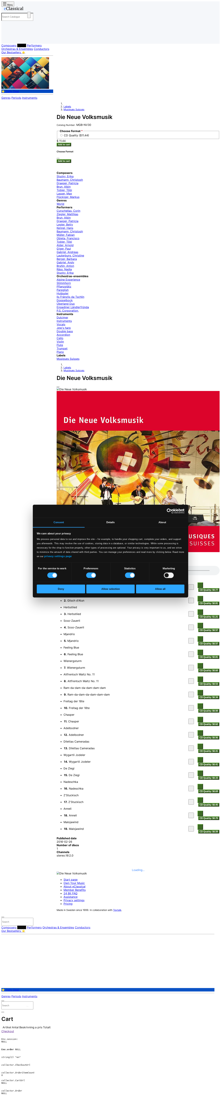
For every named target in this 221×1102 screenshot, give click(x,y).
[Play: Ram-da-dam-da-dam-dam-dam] (191, 694)
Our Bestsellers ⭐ (13, 52)
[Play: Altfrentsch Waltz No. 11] (191, 681)
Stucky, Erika (65, 176)
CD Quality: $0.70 (209, 818)
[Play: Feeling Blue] (191, 654)
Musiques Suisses (74, 109)
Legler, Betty (65, 224)
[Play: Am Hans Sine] (191, 587)
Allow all (160, 589)
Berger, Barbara (67, 259)
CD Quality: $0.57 (209, 630)
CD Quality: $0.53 (209, 684)
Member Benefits (75, 890)
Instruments (29, 98)
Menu (10, 5)
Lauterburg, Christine (70, 255)
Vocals (61, 324)
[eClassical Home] (29, 9)
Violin (60, 341)
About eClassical (74, 886)
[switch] (91, 575)
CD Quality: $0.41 (209, 751)
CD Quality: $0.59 (209, 831)
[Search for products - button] (29, 15)
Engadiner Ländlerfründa (73, 307)
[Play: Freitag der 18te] (191, 708)
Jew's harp (64, 328)
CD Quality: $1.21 (209, 616)
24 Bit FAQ (70, 893)
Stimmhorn (64, 283)
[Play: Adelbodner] (191, 735)
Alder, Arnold (65, 245)
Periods (16, 98)
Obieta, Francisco (68, 238)
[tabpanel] (138, 700)
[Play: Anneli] (191, 815)
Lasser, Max (64, 193)
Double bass (65, 331)
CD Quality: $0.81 (209, 603)
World (60, 204)
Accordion (63, 334)
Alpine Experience (68, 279)
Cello (60, 338)
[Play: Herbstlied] (191, 614)
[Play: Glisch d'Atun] (191, 600)
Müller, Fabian (66, 235)
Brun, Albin (64, 186)
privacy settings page (58, 556)
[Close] (58, 386)
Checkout (7, 1031)
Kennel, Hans (65, 228)
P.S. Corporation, (68, 310)
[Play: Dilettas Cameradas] (191, 748)
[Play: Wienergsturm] (191, 667)
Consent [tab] (59, 522)
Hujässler (63, 293)
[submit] (27, 922)
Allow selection (110, 589)
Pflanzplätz (64, 286)
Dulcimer (62, 317)
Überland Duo (66, 303)
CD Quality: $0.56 (209, 737)
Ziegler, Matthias (67, 214)
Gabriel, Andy (65, 262)
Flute (60, 345)
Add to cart (64, 144)
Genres (6, 98)
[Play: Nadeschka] (191, 788)
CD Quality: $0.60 (209, 670)
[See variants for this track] (200, 585)
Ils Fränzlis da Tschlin (70, 297)
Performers (34, 45)
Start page (71, 879)
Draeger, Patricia (67, 183)
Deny (61, 589)
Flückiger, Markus (68, 197)
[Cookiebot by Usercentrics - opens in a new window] (169, 511)
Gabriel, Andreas (67, 252)
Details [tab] (110, 522)
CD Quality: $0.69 (209, 791)
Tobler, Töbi (64, 190)
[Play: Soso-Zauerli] (191, 627)
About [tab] (162, 522)
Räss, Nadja (64, 269)
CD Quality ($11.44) (76, 135)
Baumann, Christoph (70, 179)
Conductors (41, 49)
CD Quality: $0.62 (209, 724)
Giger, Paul (64, 248)
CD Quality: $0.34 (209, 697)
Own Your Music (74, 883)
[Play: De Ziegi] (191, 775)
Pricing (68, 903)
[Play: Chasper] (191, 721)
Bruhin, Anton (65, 266)
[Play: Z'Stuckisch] (191, 802)
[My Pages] (7, 38)
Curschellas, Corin (68, 210)
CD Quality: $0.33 (209, 778)
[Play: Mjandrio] (191, 641)
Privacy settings (74, 900)
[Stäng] (58, 158)
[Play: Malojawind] (191, 829)
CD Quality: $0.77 (209, 590)
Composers (8, 45)
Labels (21, 45)
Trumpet (62, 348)
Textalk (117, 910)
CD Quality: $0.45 (209, 804)
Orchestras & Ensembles (17, 49)
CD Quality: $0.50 (209, 710)
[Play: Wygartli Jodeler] (191, 761)
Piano (60, 352)
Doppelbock (65, 300)
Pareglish (63, 290)
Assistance (71, 897)
